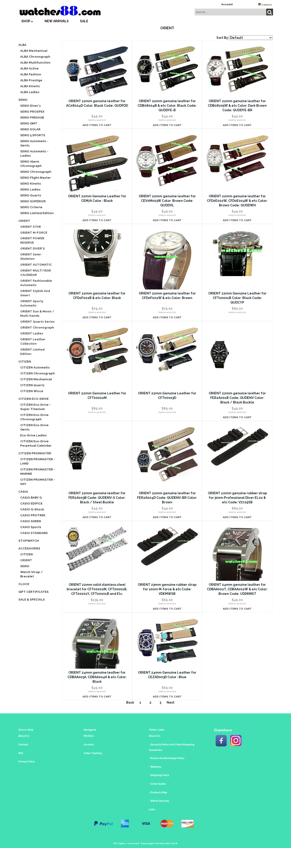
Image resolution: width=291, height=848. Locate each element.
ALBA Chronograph (35, 56)
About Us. (155, 736)
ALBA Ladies (29, 92)
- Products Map (158, 792)
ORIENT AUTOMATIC (36, 264)
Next (170, 702)
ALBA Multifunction (35, 62)
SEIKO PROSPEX (32, 111)
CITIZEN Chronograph (37, 373)
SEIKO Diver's (30, 105)
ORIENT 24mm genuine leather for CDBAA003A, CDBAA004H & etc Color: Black (97, 677)
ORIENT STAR (30, 226)
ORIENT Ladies (31, 333)
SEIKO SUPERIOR (33, 201)
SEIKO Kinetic (30, 183)
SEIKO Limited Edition (37, 213)
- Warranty (155, 767)
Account (227, 4)
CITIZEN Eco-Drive (33, 399)
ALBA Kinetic (30, 86)
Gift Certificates (33, 591)
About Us (24, 736)
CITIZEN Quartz (32, 385)
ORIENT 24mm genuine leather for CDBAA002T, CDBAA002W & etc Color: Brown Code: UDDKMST (237, 589)
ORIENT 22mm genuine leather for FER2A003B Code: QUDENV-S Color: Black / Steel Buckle (96, 497)
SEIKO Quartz (30, 195)
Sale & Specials (31, 599)
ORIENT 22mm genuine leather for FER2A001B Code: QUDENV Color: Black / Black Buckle (237, 397)
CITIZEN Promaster (34, 453)
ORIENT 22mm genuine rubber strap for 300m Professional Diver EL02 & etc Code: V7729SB (237, 497)
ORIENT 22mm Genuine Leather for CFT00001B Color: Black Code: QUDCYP (237, 298)
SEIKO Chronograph (35, 171)
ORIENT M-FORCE (33, 232)
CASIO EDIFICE (31, 503)
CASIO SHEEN (30, 521)
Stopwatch (28, 540)
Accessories (29, 548)
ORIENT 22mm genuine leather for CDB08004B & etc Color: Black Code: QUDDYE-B (167, 105)
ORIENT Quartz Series (37, 321)
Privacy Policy (26, 761)
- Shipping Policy (159, 775)
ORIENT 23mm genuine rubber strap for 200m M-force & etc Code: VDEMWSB (167, 589)
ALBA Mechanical (33, 50)
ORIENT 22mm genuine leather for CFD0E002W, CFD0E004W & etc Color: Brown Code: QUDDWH (237, 200)
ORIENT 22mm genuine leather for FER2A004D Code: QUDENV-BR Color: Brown (167, 497)
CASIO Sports (30, 527)
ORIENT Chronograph (37, 327)
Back (130, 702)
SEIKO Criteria (31, 207)
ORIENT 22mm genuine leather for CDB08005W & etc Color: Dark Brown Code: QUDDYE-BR (237, 105)
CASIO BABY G (31, 497)
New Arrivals (57, 21)
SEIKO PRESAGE (32, 117)
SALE (84, 21)
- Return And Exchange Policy (166, 758)
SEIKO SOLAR (30, 129)
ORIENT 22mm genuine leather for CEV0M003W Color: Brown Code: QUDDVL (167, 200)
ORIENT (24, 221)
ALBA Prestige (31, 80)
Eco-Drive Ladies (33, 435)
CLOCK (23, 584)
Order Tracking (93, 753)
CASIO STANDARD (34, 533)
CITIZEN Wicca (31, 391)
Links (152, 809)
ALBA (22, 45)
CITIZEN (24, 361)
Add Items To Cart (97, 125)
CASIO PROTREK (32, 515)
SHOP (26, 21)
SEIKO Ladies (30, 189)
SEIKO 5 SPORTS (32, 135)
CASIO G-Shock (32, 509)
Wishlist (89, 736)
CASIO (23, 491)
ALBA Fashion (30, 74)
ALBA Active (29, 68)
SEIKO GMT (28, 123)
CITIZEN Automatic (35, 367)
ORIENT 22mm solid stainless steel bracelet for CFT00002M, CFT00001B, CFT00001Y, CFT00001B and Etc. (97, 589)
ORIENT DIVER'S (32, 248)
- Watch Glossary (159, 801)
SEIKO (23, 99)
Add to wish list (97, 120)
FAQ (20, 753)
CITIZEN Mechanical (36, 379)
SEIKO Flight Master (35, 177)
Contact (23, 744)
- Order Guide (157, 784)
